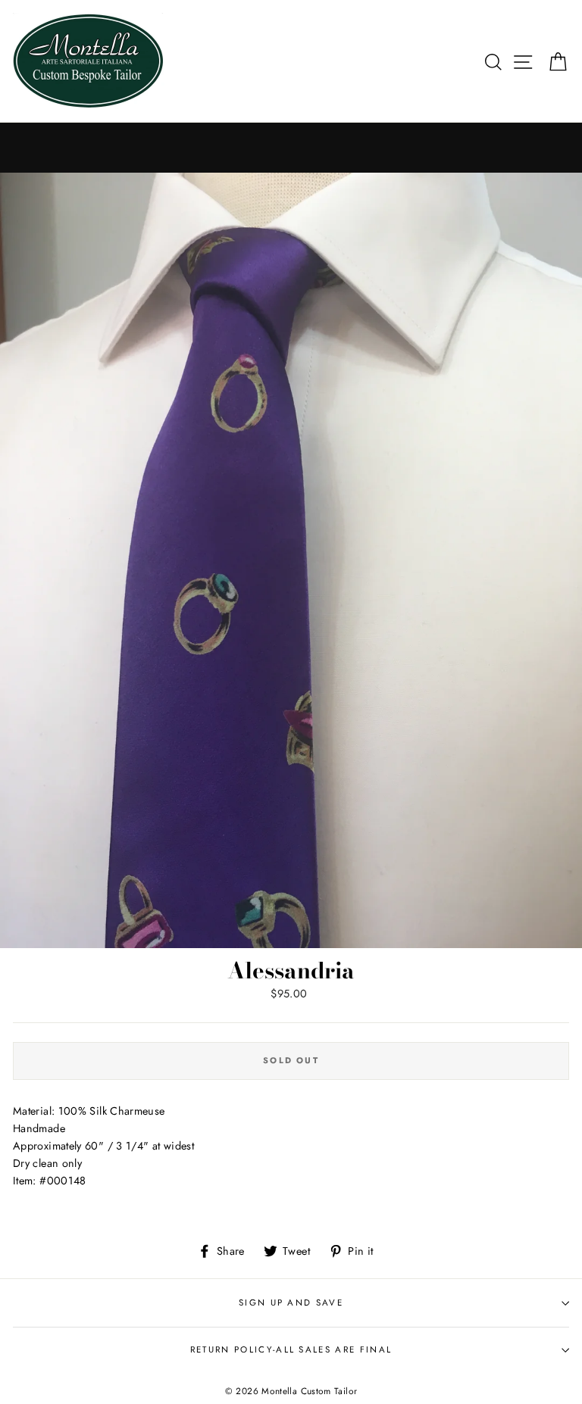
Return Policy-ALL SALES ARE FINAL (291, 1349)
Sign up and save (291, 1302)
